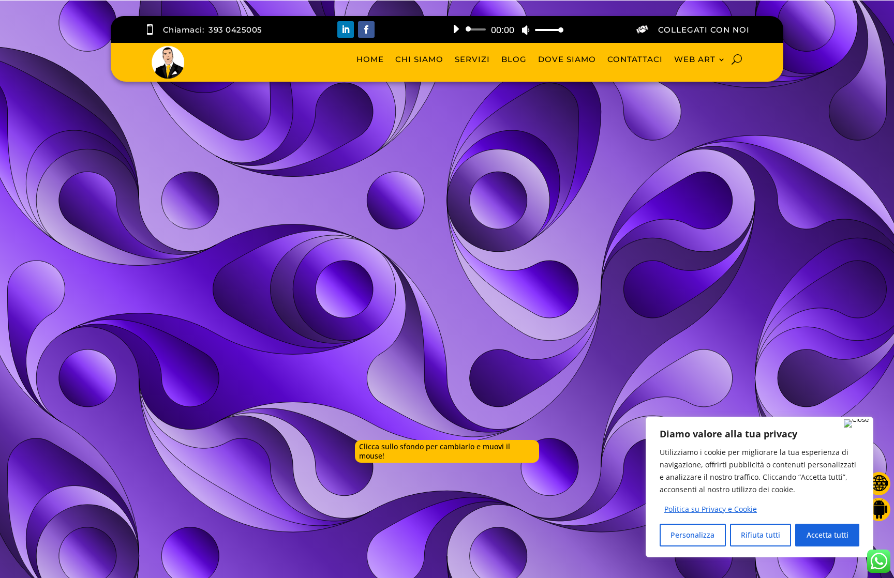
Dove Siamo (567, 59)
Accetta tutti (827, 535)
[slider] (546, 30)
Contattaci (635, 59)
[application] (504, 29)
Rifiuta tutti (760, 535)
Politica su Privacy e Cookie (710, 509)
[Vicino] (856, 423)
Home (370, 59)
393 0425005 (235, 30)
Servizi (472, 59)
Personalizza (692, 535)
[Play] (456, 29)
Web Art (695, 59)
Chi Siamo (419, 59)
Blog (514, 59)
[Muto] (525, 30)
